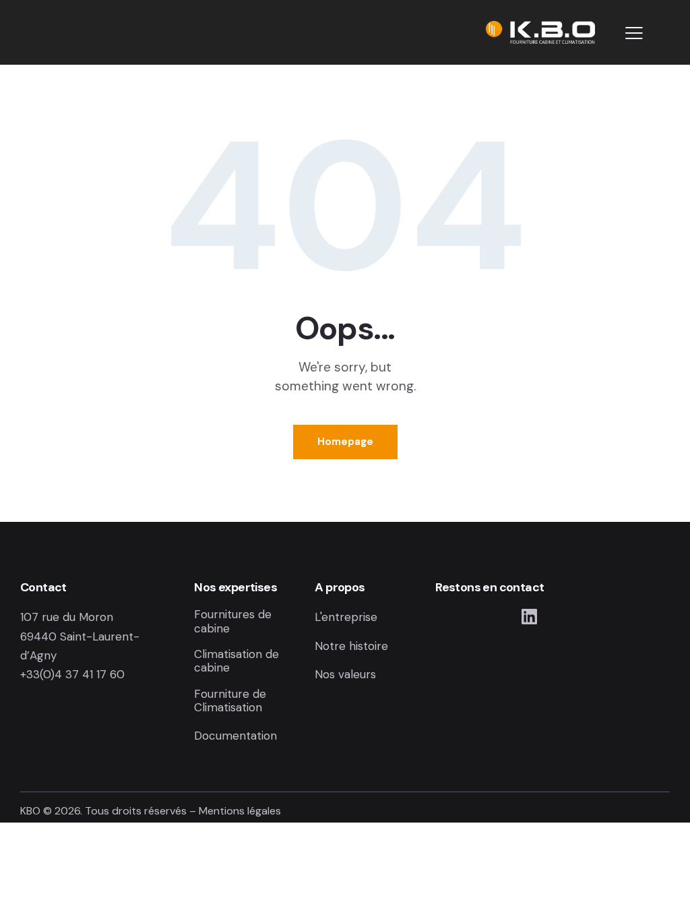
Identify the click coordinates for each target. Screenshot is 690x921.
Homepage (345, 441)
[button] (634, 32)
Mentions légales (240, 811)
